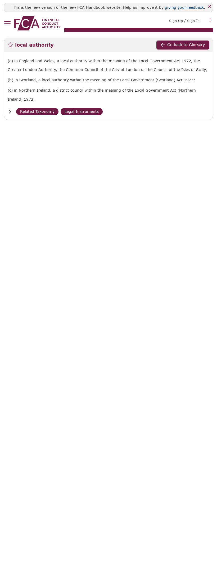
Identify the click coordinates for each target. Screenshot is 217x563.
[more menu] (210, 20)
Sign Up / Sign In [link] (184, 21)
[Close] (209, 6)
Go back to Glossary (186, 44)
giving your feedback (184, 7)
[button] (10, 111)
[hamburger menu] (7, 23)
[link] (37, 23)
